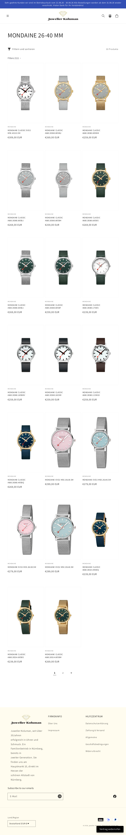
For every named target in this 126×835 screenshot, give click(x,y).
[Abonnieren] (59, 796)
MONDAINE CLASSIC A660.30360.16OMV (54, 393)
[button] (9, 15)
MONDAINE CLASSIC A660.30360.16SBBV (17, 393)
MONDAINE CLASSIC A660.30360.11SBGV (91, 393)
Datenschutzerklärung (97, 723)
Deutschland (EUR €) (18, 823)
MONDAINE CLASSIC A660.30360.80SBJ (17, 219)
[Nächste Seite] (71, 673)
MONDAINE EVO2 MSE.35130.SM (59, 479)
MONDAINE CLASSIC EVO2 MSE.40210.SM (19, 131)
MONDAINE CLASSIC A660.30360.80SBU (54, 131)
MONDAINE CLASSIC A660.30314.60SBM (54, 655)
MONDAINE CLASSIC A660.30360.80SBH (54, 219)
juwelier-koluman (95, 826)
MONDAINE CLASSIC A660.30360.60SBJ (17, 306)
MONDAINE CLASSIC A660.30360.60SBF (54, 306)
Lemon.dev (114, 826)
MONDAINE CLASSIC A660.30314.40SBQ (91, 568)
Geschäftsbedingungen (97, 744)
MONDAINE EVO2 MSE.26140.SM (97, 479)
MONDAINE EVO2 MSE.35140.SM (59, 567)
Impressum (53, 730)
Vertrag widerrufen (110, 829)
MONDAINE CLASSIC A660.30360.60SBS (91, 219)
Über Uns (52, 723)
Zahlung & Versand (95, 730)
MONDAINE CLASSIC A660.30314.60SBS (17, 655)
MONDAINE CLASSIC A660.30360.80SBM (91, 131)
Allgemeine (91, 737)
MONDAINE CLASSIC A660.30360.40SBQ (17, 481)
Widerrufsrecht (93, 751)
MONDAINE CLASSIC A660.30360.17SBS (91, 306)
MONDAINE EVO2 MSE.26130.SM (22, 567)
